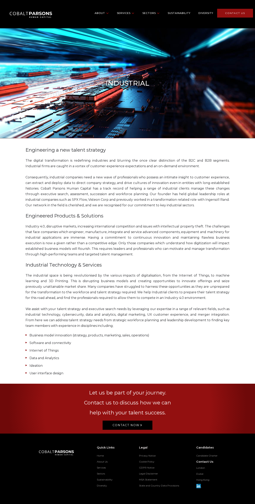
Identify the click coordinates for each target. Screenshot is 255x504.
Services (101, 467)
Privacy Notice (147, 455)
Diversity (205, 13)
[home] (27, 13)
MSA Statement (148, 479)
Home (100, 455)
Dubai (199, 473)
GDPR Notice (146, 467)
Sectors (101, 473)
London (200, 467)
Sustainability (179, 13)
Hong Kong (202, 479)
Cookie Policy (146, 461)
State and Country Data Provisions (159, 485)
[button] (102, 13)
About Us (102, 461)
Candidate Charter (207, 455)
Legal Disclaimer (148, 473)
